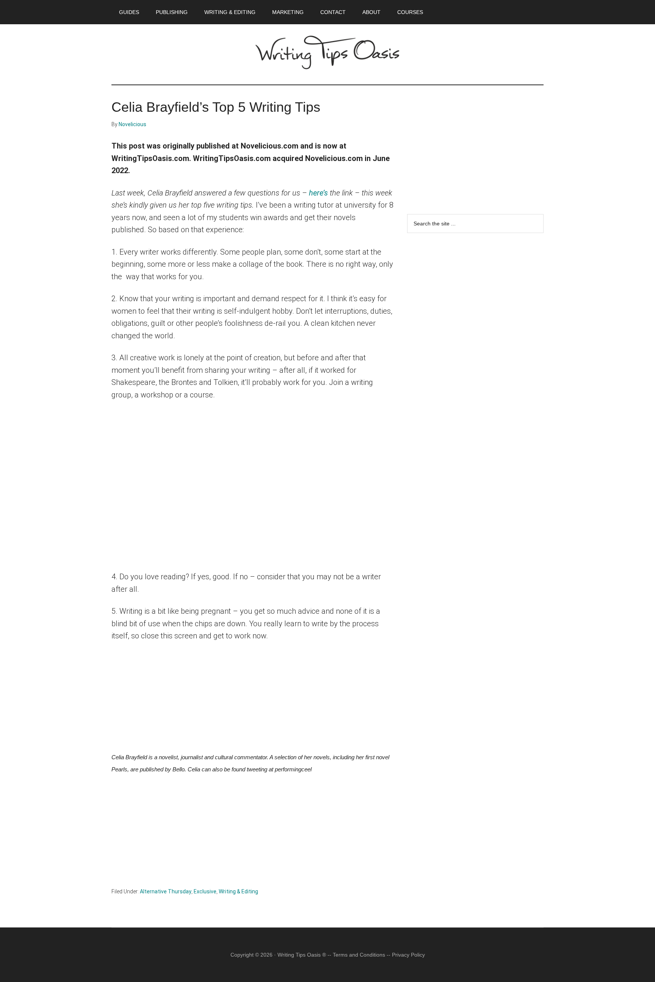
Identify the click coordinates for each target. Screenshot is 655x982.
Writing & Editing (238, 891)
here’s (318, 192)
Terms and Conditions (359, 955)
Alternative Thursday (165, 891)
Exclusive (205, 891)
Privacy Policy (408, 955)
